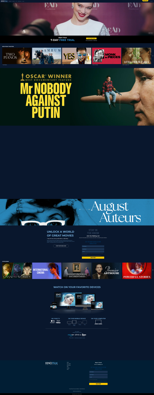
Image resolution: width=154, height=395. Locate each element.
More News (102, 343)
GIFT (16, 1)
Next (152, 56)
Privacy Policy (93, 255)
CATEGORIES (19, 1)
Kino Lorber (69, 363)
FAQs (67, 369)
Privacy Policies (95, 379)
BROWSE (10, 1)
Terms (93, 379)
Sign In (151, 1)
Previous (1, 56)
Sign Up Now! (93, 257)
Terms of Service (97, 255)
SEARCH (13, 1)
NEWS (23, 1)
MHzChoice (69, 365)
